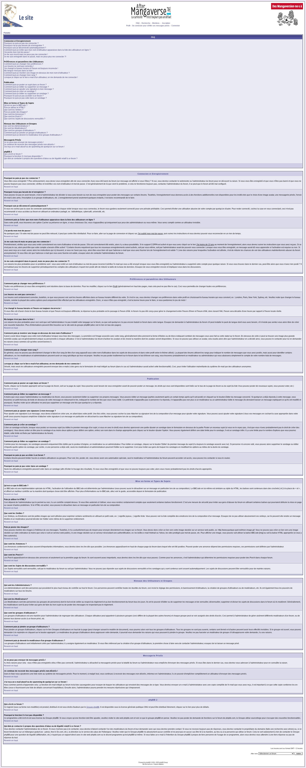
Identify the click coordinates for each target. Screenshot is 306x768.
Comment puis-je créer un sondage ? (20, 91)
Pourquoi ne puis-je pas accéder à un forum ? (24, 96)
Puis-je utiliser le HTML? (14, 107)
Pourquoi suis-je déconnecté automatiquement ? (25, 48)
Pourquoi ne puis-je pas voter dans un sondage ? (25, 98)
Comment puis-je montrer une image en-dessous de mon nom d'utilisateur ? (37, 73)
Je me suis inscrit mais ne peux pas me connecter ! (26, 54)
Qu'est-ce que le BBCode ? (15, 105)
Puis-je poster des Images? (16, 112)
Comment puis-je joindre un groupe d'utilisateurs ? (26, 133)
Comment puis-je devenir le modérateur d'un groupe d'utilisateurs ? (33, 135)
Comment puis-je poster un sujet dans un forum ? (25, 85)
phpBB (148, 762)
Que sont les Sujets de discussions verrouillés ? (24, 119)
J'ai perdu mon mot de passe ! (17, 52)
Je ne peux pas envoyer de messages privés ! (24, 142)
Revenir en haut (11, 187)
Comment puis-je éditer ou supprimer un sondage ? (26, 93)
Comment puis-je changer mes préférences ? (23, 64)
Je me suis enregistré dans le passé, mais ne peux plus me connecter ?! (35, 57)
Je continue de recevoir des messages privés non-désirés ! (29, 144)
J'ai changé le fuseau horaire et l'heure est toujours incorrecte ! (31, 68)
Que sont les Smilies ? (13, 110)
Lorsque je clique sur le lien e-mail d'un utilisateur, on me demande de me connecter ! (41, 77)
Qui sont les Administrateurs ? (17, 126)
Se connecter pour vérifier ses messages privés (150, 26)
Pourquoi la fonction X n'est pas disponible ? (23, 156)
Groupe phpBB (92, 707)
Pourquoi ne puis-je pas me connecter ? (21, 43)
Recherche (146, 23)
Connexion (175, 26)
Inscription (166, 23)
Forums (7, 33)
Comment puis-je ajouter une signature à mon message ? (29, 89)
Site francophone (147, 764)
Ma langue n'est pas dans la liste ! (18, 71)
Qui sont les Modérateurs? (15, 128)
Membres (156, 23)
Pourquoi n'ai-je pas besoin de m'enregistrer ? (24, 45)
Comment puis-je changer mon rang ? (20, 75)
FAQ (137, 23)
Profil (128, 26)
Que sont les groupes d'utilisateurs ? (19, 130)
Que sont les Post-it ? (13, 116)
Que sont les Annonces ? (15, 114)
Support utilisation (158, 764)
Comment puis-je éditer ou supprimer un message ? (26, 87)
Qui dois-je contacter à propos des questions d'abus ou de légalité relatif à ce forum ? (40, 158)
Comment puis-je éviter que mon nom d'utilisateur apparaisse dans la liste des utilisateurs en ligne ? (47, 50)
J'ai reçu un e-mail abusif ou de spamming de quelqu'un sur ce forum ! (34, 147)
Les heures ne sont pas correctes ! (19, 66)
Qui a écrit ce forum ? (13, 154)
